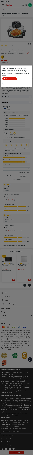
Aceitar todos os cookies (9, 78)
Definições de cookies (10, 83)
